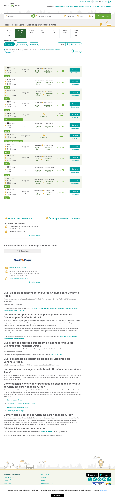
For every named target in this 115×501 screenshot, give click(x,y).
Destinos (69, 6)
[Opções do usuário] (109, 1)
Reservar (75, 114)
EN (106, 1)
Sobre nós (44, 474)
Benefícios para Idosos (14, 400)
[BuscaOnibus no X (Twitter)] (90, 479)
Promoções (60, 6)
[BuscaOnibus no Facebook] (109, 479)
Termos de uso (46, 483)
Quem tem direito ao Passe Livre (17, 407)
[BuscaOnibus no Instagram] (99, 479)
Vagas (42, 480)
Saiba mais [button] (103, 490)
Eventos (96, 6)
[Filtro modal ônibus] (67, 44)
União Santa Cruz (56, 355)
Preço (34, 44)
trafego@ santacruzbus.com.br (19, 278)
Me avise (77, 51)
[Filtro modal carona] (72, 44)
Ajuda (82, 1)
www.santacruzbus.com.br (18, 268)
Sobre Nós (88, 1)
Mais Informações (34, 235)
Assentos (22, 44)
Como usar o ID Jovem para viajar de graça (21, 403)
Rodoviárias (79, 6)
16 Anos (95, 1)
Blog (103, 6)
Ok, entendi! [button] (57, 495)
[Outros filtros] (80, 44)
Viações (88, 6)
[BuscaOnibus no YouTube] (104, 479)
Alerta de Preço (10, 477)
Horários (50, 6)
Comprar (75, 70)
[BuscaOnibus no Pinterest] (94, 479)
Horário (9, 44)
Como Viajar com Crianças (15, 411)
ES (103, 1)
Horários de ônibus (12, 474)
